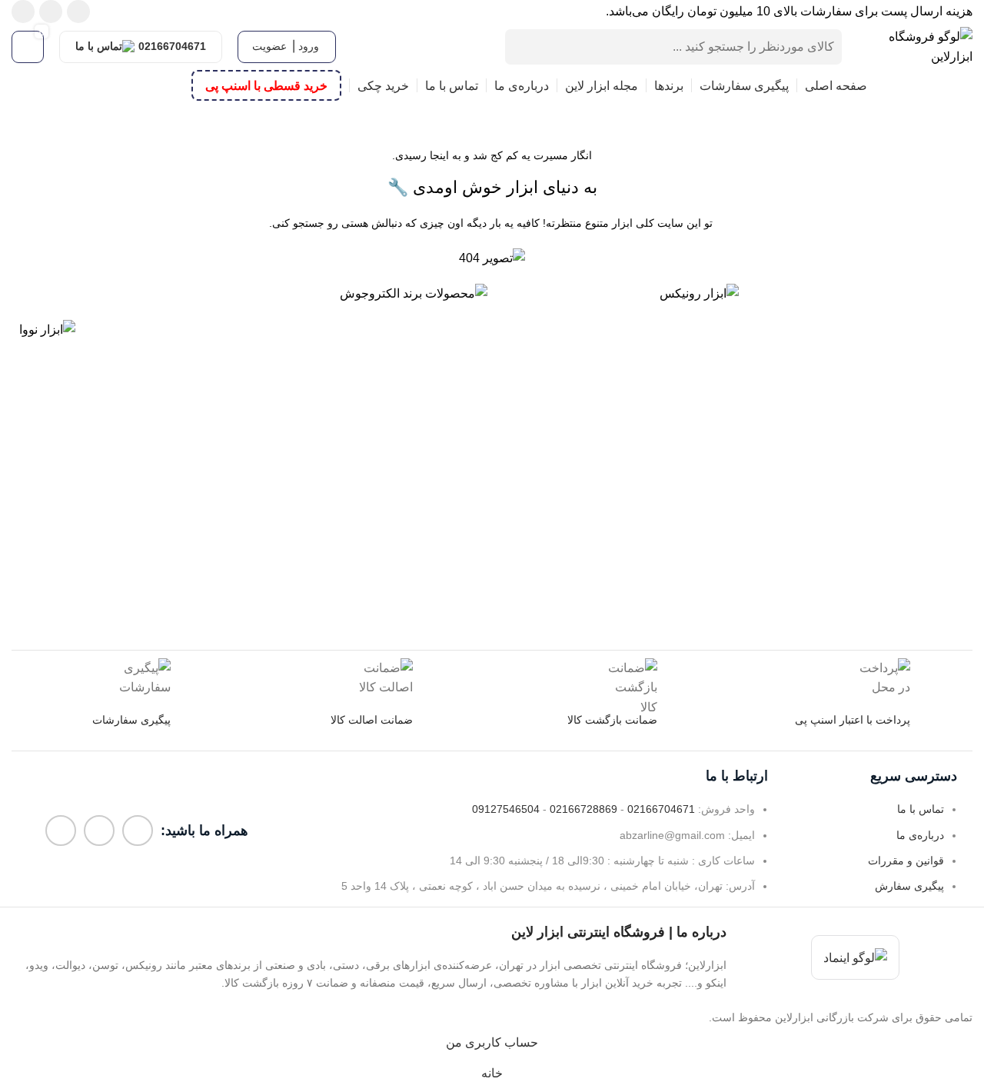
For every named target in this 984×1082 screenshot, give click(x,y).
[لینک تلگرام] (23, 11)
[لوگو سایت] (914, 45)
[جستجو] (522, 47)
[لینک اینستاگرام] (78, 11)
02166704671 (172, 46)
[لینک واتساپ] (50, 11)
